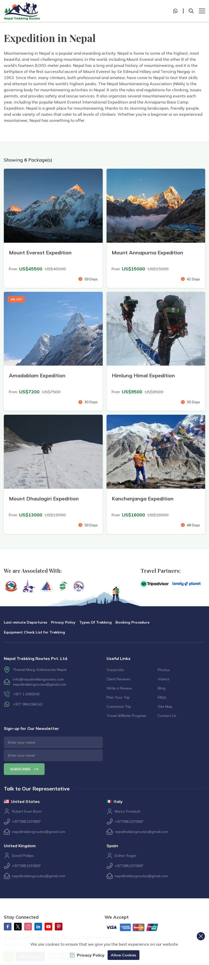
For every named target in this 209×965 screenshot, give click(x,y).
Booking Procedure (132, 622)
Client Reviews (118, 679)
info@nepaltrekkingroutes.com (38, 679)
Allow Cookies (123, 955)
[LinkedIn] (38, 926)
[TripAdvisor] (155, 584)
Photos (164, 670)
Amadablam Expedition (37, 375)
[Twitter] (18, 926)
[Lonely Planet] (187, 584)
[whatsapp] (178, 10)
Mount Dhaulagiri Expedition (44, 498)
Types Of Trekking (95, 622)
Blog (161, 688)
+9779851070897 (26, 821)
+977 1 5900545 (26, 694)
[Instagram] (28, 926)
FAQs (162, 697)
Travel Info (115, 670)
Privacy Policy (63, 622)
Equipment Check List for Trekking (34, 632)
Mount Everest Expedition (40, 252)
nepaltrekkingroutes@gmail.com (39, 684)
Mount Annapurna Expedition (147, 252)
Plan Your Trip (118, 697)
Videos (163, 679)
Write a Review (119, 688)
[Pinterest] (58, 926)
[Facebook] (7, 926)
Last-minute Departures (25, 622)
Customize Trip (119, 706)
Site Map (165, 706)
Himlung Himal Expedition (143, 375)
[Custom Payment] (136, 928)
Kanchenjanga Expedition (143, 498)
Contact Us (167, 715)
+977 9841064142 (28, 704)
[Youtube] (48, 926)
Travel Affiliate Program (126, 715)
